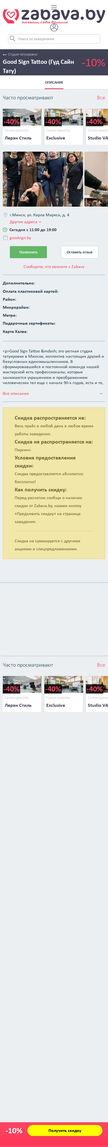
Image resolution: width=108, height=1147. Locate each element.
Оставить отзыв (79, 252)
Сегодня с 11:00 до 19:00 (32, 229)
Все (101, 98)
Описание (54, 82)
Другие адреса (24, 221)
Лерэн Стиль (18, 138)
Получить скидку (64, 1130)
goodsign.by (20, 237)
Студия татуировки (22, 55)
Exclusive (55, 138)
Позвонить (28, 252)
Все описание (16, 393)
